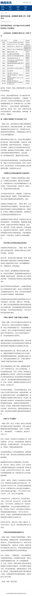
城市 (10, 7)
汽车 (10, 9)
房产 (25, 9)
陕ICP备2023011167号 (20, 593)
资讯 (2, 7)
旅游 (25, 7)
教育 (18, 7)
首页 (2, 13)
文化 (18, 9)
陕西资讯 (12, 593)
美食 (2, 9)
